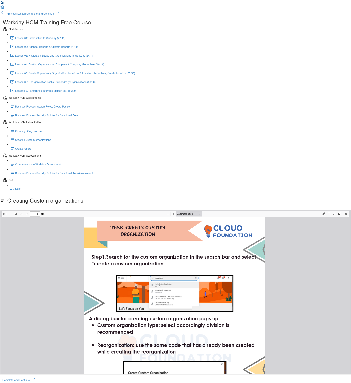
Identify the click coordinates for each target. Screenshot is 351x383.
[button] (2, 3)
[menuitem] (2, 8)
